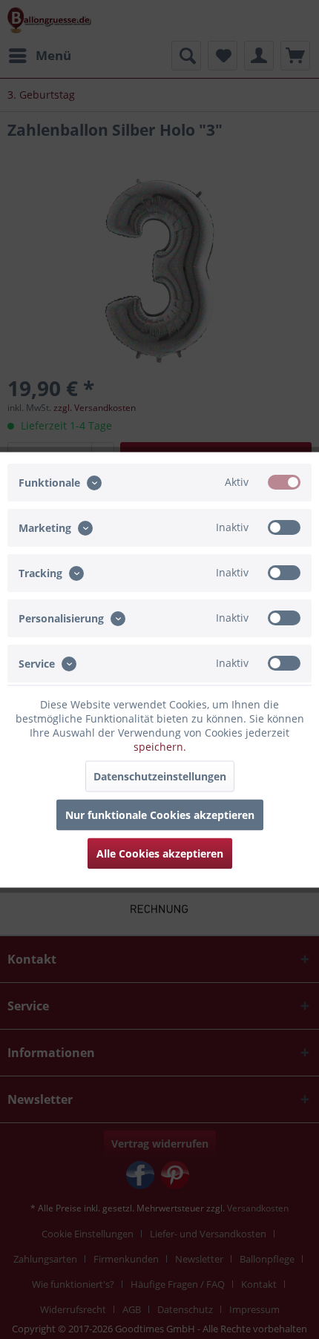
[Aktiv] (284, 481)
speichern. (160, 746)
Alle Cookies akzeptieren (159, 853)
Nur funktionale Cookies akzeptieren (159, 814)
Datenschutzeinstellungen (159, 776)
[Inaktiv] (284, 526)
